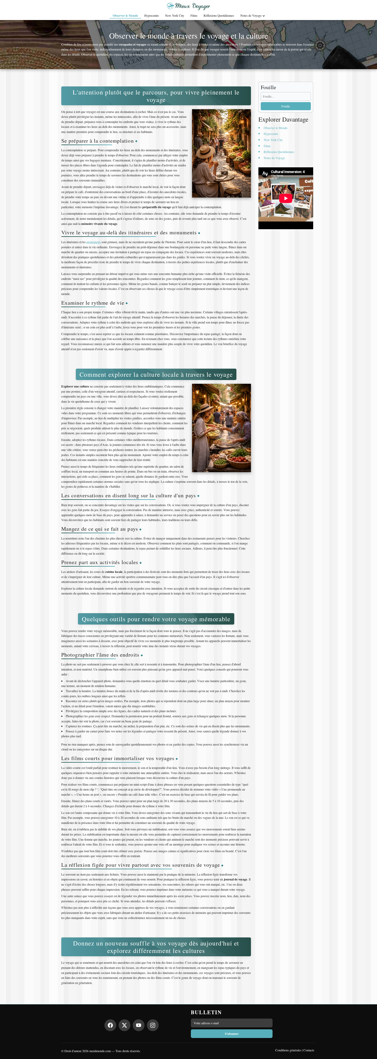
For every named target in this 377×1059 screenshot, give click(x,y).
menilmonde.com (100, 1051)
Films (193, 15)
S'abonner (232, 1033)
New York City (174, 15)
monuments (93, 242)
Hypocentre (151, 15)
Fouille (285, 106)
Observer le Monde (125, 15)
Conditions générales (288, 1050)
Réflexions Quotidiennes (219, 15)
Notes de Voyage (251, 15)
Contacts (308, 1050)
